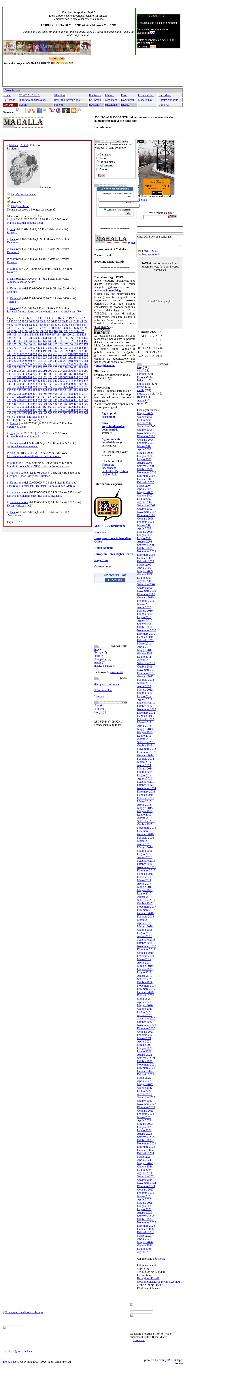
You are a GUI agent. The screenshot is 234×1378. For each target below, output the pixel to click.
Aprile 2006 (144, 449)
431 (24, 400)
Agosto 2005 (144, 423)
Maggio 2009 (145, 571)
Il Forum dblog (103, 690)
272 (29, 367)
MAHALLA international (110, 525)
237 (14, 360)
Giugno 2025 (144, 1206)
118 (58, 334)
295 (65, 370)
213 (55, 354)
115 (44, 334)
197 (55, 350)
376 (70, 387)
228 (50, 357)
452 (50, 403)
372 (50, 387)
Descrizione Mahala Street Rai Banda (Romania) (35, 495)
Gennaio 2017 (145, 873)
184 (70, 347)
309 (55, 374)
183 (65, 347)
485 (55, 410)
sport (13, 258)
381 (14, 390)
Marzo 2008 (144, 525)
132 (50, 337)
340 (50, 380)
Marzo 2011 (144, 643)
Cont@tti (163, 104)
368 (29, 387)
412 (9, 397)
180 (50, 347)
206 (19, 354)
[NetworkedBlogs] (115, 574)
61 (63, 324)
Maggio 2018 (145, 926)
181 (55, 347)
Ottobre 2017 (144, 903)
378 (81, 387)
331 (86, 377)
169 (75, 344)
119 (63, 334)
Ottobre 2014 (144, 784)
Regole (141, 396)
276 (50, 367)
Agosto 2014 (144, 778)
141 (14, 341)
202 (81, 350)
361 (75, 383)
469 (55, 406)
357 (55, 383)
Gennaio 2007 (145, 479)
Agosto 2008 (144, 541)
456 (70, 403)
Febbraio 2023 (145, 1113)
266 (81, 364)
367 (24, 387)
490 (81, 410)
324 (50, 377)
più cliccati (159, 1258)
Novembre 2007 (146, 511)
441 (75, 400)
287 (24, 370)
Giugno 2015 (144, 811)
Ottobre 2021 (144, 1061)
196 (50, 350)
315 (86, 374)
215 (65, 354)
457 (75, 403)
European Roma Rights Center (113, 554)
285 (14, 370)
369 (35, 387)
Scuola (23, 104)
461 (14, 406)
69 (12, 327)
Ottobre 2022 (144, 1100)
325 (55, 377)
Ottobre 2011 (144, 666)
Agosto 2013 (144, 738)
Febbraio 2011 (145, 640)
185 (75, 347)
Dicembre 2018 (146, 949)
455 (65, 403)
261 (55, 364)
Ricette (125, 104)
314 (80, 374)
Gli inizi (109, 95)
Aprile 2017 (144, 883)
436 (50, 400)
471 (65, 406)
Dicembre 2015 (146, 831)
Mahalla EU (145, 99)
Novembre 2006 (146, 472)
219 (86, 354)
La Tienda (9, 99)
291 (45, 370)
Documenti (127, 99)
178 (40, 347)
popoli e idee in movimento (22, 446)
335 (24, 380)
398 (19, 393)
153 (75, 341)
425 (75, 397)
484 (50, 410)
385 (35, 390)
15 (55, 318)
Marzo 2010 (144, 604)
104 (66, 331)
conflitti (141, 373)
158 (19, 344)
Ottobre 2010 (144, 627)
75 (34, 327)
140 (9, 341)
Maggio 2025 (145, 1202)
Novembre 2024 (146, 1182)
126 (19, 337)
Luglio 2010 (144, 617)
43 (77, 321)
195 (45, 350)
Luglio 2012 (144, 696)
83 (63, 327)
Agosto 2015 (144, 817)
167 (65, 344)
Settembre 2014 (146, 781)
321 (35, 377)
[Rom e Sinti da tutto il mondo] (141, 1320)
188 (9, 350)
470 (60, 406)
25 (12, 321)
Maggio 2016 (145, 847)
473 (75, 406)
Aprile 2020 (144, 1002)
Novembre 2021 (146, 1064)
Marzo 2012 (144, 683)
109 (14, 334)
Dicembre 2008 (146, 554)
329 (75, 377)
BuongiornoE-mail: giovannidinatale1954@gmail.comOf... (159, 1280)
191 (24, 350)
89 (85, 327)
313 (75, 374)
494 (19, 413)
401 (35, 393)
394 (81, 390)
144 (29, 341)
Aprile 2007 (144, 488)
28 (23, 321)
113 (34, 334)
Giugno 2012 (144, 692)
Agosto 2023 (144, 1133)
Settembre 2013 (146, 742)
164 (50, 344)
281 (75, 367)
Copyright (100, 712)
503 (65, 413)
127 (24, 337)
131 (45, 337)
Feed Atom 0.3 (150, 254)
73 (26, 327)
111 (24, 334)
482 (40, 410)
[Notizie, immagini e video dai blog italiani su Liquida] (141, 1309)
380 (9, 390)
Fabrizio (142, 199)
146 (40, 341)
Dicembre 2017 (146, 909)
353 (35, 383)
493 (14, 413)
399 (24, 393)
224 (29, 357)
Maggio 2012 (145, 689)
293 (55, 370)
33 (41, 321)
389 (55, 390)
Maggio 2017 (145, 886)
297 (75, 370)
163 (45, 344)
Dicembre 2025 (146, 1225)
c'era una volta (15, 515)
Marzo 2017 (144, 880)
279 (65, 367)
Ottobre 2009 (144, 587)
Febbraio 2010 (145, 600)
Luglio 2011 (144, 656)
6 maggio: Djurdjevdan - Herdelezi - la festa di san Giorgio (41, 485)
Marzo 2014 (144, 761)
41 (70, 321)
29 (26, 321)
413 (14, 397)
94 (23, 331)
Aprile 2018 (144, 923)
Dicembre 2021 (146, 1067)
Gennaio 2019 (145, 952)
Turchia (11, 301)
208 (29, 354)
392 (70, 390)
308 (50, 374)
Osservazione (102, 566)
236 (9, 360)
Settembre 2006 (146, 465)
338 (40, 380)
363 (86, 383)
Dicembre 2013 (146, 752)
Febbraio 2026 (145, 1232)
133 (55, 337)
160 (29, 344)
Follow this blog (115, 580)
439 (65, 400)
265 (75, 364)
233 (75, 357)
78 (45, 327)
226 (40, 357)
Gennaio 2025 (145, 1189)
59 (55, 324)
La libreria (95, 99)
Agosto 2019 (144, 975)
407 (65, 393)
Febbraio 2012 (145, 679)
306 (40, 374)
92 (15, 331)
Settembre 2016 (146, 860)
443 (86, 400)
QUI (152, 32)
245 (55, 360)
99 (41, 331)
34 (45, 321)
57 (48, 324)
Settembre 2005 (146, 426)
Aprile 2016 (144, 844)
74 (30, 327)
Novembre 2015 (146, 827)
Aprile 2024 (144, 1159)
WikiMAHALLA (29, 95)
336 (29, 380)
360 (70, 383)
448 (29, 403)
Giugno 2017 (144, 890)
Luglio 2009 (144, 577)
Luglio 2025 (144, 1209)
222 (19, 357)
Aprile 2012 (144, 686)
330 (81, 377)
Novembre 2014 (146, 788)
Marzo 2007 (144, 485)
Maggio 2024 (145, 1163)
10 (37, 318)
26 (15, 321)
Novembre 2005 (146, 433)
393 (75, 390)
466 (40, 406)
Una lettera (13, 242)
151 (65, 341)
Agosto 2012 (144, 699)
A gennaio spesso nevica (21, 281)
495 (24, 413)
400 (29, 393)
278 (60, 367)
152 (70, 341)
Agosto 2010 (144, 620)
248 (70, 360)
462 (19, 406)
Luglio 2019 (144, 972)
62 (66, 324)
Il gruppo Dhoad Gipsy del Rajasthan (28, 475)
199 (65, 350)
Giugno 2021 (144, 1048)
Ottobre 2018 (144, 942)
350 (19, 383)
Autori (24, 145)
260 (50, 364)
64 (74, 324)
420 (50, 397)
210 (40, 354)
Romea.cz (100, 532)
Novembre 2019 (146, 985)
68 (8, 327)
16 (59, 318)
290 (40, 370)
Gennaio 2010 (145, 597)
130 (40, 337)
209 (35, 354)
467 (45, 406)
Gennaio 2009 (145, 558)
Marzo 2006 (144, 446)
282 (81, 367)
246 (60, 360)
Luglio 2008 (144, 538)
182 (60, 347)
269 (14, 367)
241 (35, 360)
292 (50, 370)
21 (77, 318)
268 (9, 367)
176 (29, 347)
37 (55, 321)
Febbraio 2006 (145, 442)
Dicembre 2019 (146, 988)
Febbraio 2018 (145, 916)
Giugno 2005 (144, 416)
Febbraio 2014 (145, 758)
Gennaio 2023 (145, 1110)
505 (75, 413)
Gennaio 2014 (145, 755)
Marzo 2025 (144, 1196)
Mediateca (111, 99)
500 (50, 413)
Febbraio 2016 (145, 837)
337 (35, 380)
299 (86, 370)
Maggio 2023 (145, 1123)
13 (48, 318)
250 (81, 360)
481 (35, 410)
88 (81, 327)
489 (75, 410)
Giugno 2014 (144, 771)
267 (86, 364)
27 (19, 321)
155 (86, 341)
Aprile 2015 (144, 804)
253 (14, 364)
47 (12, 324)
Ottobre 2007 (144, 508)
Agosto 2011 (144, 659)
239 (24, 360)
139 (86, 337)
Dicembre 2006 (146, 475)
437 (55, 400)
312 (70, 374)
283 (86, 367)
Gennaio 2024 (145, 1150)
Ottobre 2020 (144, 1021)
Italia (13, 239)
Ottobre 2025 (144, 1219)
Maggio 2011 (144, 650)
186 (81, 347)
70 (15, 327)
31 (34, 321)
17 (62, 318)
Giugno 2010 (144, 613)
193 (35, 350)
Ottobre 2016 (144, 863)
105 (71, 331)
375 (65, 387)
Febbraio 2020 (145, 995)
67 (85, 324)
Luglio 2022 (144, 1090)
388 (50, 390)
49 (19, 324)
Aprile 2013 (144, 725)
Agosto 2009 (144, 581)
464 (29, 406)
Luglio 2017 (144, 893)
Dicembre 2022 (146, 1107)
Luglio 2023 (144, 1130)
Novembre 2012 (146, 709)
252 (9, 364)
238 (19, 360)
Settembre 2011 (146, 663)
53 (34, 324)
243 (45, 360)
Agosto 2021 (144, 1054)
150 (60, 341)
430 (19, 400)
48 (15, 324)
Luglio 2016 (144, 854)
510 (19, 416)
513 (34, 416)
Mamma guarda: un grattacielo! (25, 222)
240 (29, 360)
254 (19, 364)
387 (45, 390)
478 (19, 410)
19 (70, 318)
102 (56, 331)
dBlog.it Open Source (107, 684)
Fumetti (58, 104)
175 (24, 347)
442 (81, 400)
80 (52, 327)
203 (86, 350)
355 (45, 383)
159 (24, 344)
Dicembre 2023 (146, 1146)
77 (41, 327)
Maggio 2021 (145, 1044)
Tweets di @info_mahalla (18, 1351)
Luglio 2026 (144, 1248)
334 (19, 380)
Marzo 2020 (144, 998)
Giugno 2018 (144, 929)
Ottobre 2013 (144, 745)
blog (12, 219)
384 (29, 390)
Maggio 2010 (145, 610)
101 (51, 331)
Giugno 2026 (144, 1245)
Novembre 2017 (146, 906)
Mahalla (13, 145)
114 (39, 334)
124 (9, 337)
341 (55, 380)
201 (75, 350)
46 (8, 324)
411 (86, 393)
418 (40, 397)
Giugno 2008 (144, 535)
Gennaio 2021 (145, 1031)
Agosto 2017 (144, 896)
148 (50, 341)
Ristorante (111, 104)
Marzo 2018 (144, 919)
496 (29, 413)
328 (70, 377)
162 (40, 344)
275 (45, 367)
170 (81, 344)
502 (60, 413)
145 (35, 341)
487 (65, 410)
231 (65, 357)
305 (35, 374)
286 (19, 370)
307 (45, 374)
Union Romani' (103, 547)
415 (24, 397)
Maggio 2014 (145, 768)
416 (29, 397)
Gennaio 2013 (145, 715)
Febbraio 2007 (145, 482)
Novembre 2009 (146, 590)
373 (55, 387)
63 (70, 324)
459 (86, 403)
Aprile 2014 (144, 765)
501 (55, 413)
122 (79, 334)
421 (55, 397)
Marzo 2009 (144, 564)
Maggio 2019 (145, 965)
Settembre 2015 (146, 821)
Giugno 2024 (144, 1166)
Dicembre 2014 (146, 791)
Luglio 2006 (144, 459)
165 (55, 344)
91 (12, 331)
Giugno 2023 (144, 1127)
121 (73, 334)
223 (24, 357)
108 (9, 334)
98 (37, 331)
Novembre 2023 (146, 1143)
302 (19, 374)
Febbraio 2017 (145, 877)
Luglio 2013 (144, 735)
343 (65, 380)
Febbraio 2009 (145, 561)
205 (14, 354)
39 (63, 321)
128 (29, 337)
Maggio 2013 (145, 729)
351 (24, 383)
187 (86, 347)
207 (24, 354)
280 (70, 367)
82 (59, 327)
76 (37, 327)
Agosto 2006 (144, 462)
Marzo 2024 (144, 1156)
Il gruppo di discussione (33, 99)
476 (9, 410)
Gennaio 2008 (145, 518)
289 (35, 370)
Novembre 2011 (146, 669)
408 (70, 393)
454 (60, 403)
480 (29, 410)
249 (75, 360)
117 (54, 334)
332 (9, 380)
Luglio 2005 (144, 419)
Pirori (124, 95)
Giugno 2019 (144, 969)
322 (40, 377)
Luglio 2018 (144, 933)
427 (86, 397)
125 (14, 337)
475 (86, 406)
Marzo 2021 (144, 1038)
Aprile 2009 (144, 567)
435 (45, 400)
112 (29, 334)
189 (14, 350)
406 (60, 393)
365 (14, 387)
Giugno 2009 (144, 574)
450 (40, 403)
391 (65, 390)
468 (50, 406)
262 (60, 364)
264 (70, 364)
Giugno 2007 (144, 495)
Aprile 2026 (144, 1238)
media (97, 662)
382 (19, 390)
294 (60, 370)
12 (44, 318)
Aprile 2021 (144, 1041)
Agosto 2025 (144, 1212)
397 (14, 393)
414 (19, 397)
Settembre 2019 (146, 979)
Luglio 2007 (144, 498)
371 (45, 387)
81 (55, 327)
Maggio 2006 (145, 452)
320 (29, 377)
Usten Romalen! (16, 426)
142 (19, 341)
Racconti (94, 104)
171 (86, 344)
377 (75, 387)
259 (45, 364)
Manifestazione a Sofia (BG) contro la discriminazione (38, 466)
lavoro (140, 386)
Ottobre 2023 (144, 1140)
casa (12, 229)
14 (51, 318)
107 (81, 331)
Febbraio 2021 (145, 1034)
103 (61, 331)
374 (60, 387)
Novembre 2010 (146, 630)
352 (29, 383)
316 (9, 377)
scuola (140, 400)
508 (9, 416)
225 (35, 357)
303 (24, 374)
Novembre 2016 (146, 867)
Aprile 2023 (144, 1120)
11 (41, 318)
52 (30, 324)
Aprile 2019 (144, 962)
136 (70, 337)
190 (19, 350)
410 (81, 393)
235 (86, 357)
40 (66, 321)
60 (59, 324)
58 (52, 324)
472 (70, 406)
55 (41, 324)
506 (81, 413)
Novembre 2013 (146, 748)
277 (55, 367)
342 (60, 380)
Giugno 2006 (144, 456)
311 (65, 374)
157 (14, 344)
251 (86, 360)
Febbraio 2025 (145, 1192)
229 (55, 357)
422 (60, 397)
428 (9, 400)
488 (70, 410)
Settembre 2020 (146, 1018)
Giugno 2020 (144, 1008)
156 (9, 344)
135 (65, 337)
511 (24, 416)
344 (70, 380)
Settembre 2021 (146, 1057)
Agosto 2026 (144, 1252)
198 (60, 350)
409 (75, 393)
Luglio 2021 (144, 1051)
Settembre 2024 (146, 1176)
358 (60, 383)
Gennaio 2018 (145, 913)
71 (19, 327)
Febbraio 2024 (145, 1153)
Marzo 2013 (144, 722)
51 (26, 324)
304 (29, 374)
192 (29, 350)
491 (86, 410)
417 (35, 397)
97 (34, 331)
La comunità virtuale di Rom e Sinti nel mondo (34, 456)
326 (60, 377)
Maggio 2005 (145, 413)
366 (19, 387)
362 (81, 383)
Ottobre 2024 (144, 1179)
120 (68, 334)
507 (86, 413)
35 (48, 321)
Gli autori (59, 95)
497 (35, 413)
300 (9, 374)
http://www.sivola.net (23, 194)
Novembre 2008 (146, 551)
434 (40, 400)
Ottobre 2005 (144, 429)
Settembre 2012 (146, 702)
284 (9, 370)
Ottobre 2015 (144, 824)
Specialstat (139, 1340)
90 (8, 331)
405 (55, 393)
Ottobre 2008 (144, 548)
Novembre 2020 (146, 1025)
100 (46, 331)
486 (60, 410)
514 (39, 416)
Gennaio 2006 (145, 439)
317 (14, 377)
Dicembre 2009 (146, 594)
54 (37, 324)
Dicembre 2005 (146, 436)
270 (19, 367)
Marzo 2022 (144, 1077)
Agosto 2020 (144, 1015)
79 (48, 327)
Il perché (99, 708)
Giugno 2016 (144, 850)
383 (24, 390)
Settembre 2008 (146, 544)
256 (29, 364)
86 (74, 327)
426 (81, 397)
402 (40, 393)
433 (35, 400)
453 (55, 403)
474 (81, 406)
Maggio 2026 (145, 1242)
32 (37, 321)
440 (70, 400)
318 (19, 377)
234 (81, 357)
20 (73, 318)
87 (77, 327)
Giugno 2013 (144, 732)
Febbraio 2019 (145, 956)
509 (14, 416)
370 (40, 387)
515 (45, 416)
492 (9, 413)
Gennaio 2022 (145, 1071)
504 (70, 413)
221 (14, 357)
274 (40, 367)
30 (30, 321)
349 (14, 383)
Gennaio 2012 (145, 676)
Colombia (12, 291)
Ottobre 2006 (144, 469)
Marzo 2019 (144, 959)
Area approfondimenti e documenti (113, 426)
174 (19, 347)
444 (9, 403)
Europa (14, 268)
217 (75, 354)
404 (50, 393)
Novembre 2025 (146, 1222)
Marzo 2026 (144, 1235)
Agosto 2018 (144, 936)
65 (77, 324)
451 (45, 403)
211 (45, 354)
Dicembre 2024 (146, 1186)
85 (70, 327)
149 (55, 341)
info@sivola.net (20, 206)
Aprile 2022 (144, 1081)
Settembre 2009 (146, 584)
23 (84, 318)
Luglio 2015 (144, 814)
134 (60, 337)
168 (70, 344)
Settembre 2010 (146, 623)
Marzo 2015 (144, 801)
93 (19, 331)
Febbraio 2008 (145, 521)
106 (76, 331)
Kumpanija (16, 288)
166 (60, 344)
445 (14, 403)
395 (86, 390)
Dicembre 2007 (146, 515)
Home (7, 95)
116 (49, 334)
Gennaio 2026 (145, 1229)
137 (75, 337)
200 (70, 350)
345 (75, 380)
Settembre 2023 (146, 1136)
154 (81, 341)
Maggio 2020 (145, 1005)
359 (65, 383)
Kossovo (12, 272)
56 (45, 324)
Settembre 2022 (146, 1097)
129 (35, 337)
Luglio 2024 (144, 1169)
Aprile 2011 (144, 646)
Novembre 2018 (146, 946)
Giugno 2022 (144, 1087)
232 (70, 357)
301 (14, 374)
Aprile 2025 (144, 1199)
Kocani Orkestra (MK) (20, 505)
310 (60, 374)
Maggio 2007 (145, 492)
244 (50, 360)
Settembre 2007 (146, 505)
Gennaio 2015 (145, 794)
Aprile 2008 (144, 528)
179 (45, 347)
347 (86, 380)
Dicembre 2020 (146, 1028)
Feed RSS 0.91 (150, 250)
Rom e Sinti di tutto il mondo (23, 436)
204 (9, 354)
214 (60, 354)
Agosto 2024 (144, 1173)
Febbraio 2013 (145, 719)
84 (66, 327)
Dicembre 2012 (146, 712)
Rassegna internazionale (68, 99)
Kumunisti (13, 252)
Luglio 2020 (144, 1011)
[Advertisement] (92, 77)
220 (9, 357)
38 (59, 321)
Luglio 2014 (144, 775)
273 (35, 367)
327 (65, 377)
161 (35, 344)
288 (29, 370)
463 (24, 406)
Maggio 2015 (145, 808)
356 (50, 383)
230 (60, 357)
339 (45, 380)
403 (45, 393)
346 (81, 380)
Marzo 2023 (144, 1117)
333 (14, 380)
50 (23, 324)
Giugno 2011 (144, 653)
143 (24, 341)
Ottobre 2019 (144, 982)
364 (9, 387)
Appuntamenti (111, 439)
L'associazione (11, 90)
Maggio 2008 (145, 531)
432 (29, 400)
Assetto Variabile (168, 99)
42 (74, 321)
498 (40, 413)
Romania (12, 232)
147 (45, 341)
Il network (95, 95)
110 (19, 334)
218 (80, 354)
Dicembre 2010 (146, 633)
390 (60, 390)
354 (40, 383)
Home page (9, 1361)
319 (24, 377)
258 (40, 364)
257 (35, 364)
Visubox (99, 696)
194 (40, 350)
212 (50, 354)
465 (35, 406)
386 (40, 390)
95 (26, 331)
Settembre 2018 (146, 939)
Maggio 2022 (145, 1084)
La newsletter (146, 95)
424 (70, 397)
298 (81, 370)
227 (45, 357)
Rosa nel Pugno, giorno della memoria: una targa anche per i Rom (45, 311)
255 (24, 364)
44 (81, 321)
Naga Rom (101, 560)
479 (24, 410)
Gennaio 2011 (145, 636)
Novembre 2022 (146, 1104)
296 (70, 370)
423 (65, 397)
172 (9, 347)
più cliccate (116, 672)
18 (66, 318)
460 (9, 406)
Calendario (164, 95)
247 (65, 360)
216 (70, 354)
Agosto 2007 (144, 502)
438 (60, 400)
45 (85, 321)
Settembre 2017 (146, 900)
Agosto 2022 (144, 1094)
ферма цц (143, 1268)
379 (86, 387)
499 (45, 413)
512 (29, 416)
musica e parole (19, 472)
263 (65, 364)
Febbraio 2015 (145, 798)
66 (81, 324)
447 (24, 403)
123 (84, 334)
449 (35, 403)
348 (9, 383)
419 (45, 397)
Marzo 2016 (144, 840)
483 (45, 410)
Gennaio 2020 (145, 992)
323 (45, 377)
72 (23, 327)
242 (40, 360)
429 (14, 400)
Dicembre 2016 (146, 870)
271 (24, 367)
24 (8, 321)
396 (9, 393)
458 (81, 403)
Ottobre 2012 (144, 706)
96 (30, 331)
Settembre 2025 (146, 1215)
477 (14, 410)
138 (81, 337)
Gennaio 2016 (145, 834)
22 (81, 318)
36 (52, 321)
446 (19, 403)
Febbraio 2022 (145, 1074)
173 (14, 347)
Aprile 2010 (144, 607)
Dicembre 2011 (146, 673)
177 (35, 347)
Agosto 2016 (144, 857)
